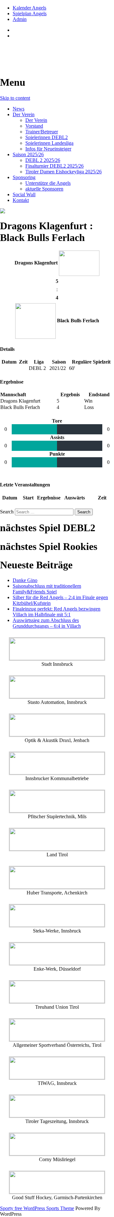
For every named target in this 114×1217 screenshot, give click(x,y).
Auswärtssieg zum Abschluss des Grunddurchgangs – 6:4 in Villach (47, 623)
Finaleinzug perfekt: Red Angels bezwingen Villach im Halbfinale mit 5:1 (56, 611)
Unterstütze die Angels (48, 183)
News (18, 108)
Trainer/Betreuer (41, 131)
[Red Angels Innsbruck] (57, 210)
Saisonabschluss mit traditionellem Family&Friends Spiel (47, 588)
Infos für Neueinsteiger (48, 148)
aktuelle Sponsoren (44, 188)
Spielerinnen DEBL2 (46, 137)
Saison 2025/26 (28, 154)
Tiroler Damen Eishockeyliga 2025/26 (63, 171)
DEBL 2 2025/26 (42, 160)
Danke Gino (25, 580)
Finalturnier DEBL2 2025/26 (54, 166)
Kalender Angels (29, 7)
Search (7, 511)
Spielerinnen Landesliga (49, 143)
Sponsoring (24, 177)
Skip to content (15, 98)
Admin (20, 19)
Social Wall (24, 194)
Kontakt (21, 200)
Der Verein (24, 114)
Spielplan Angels (30, 13)
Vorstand (34, 126)
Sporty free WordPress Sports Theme (37, 1208)
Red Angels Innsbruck (48, 51)
